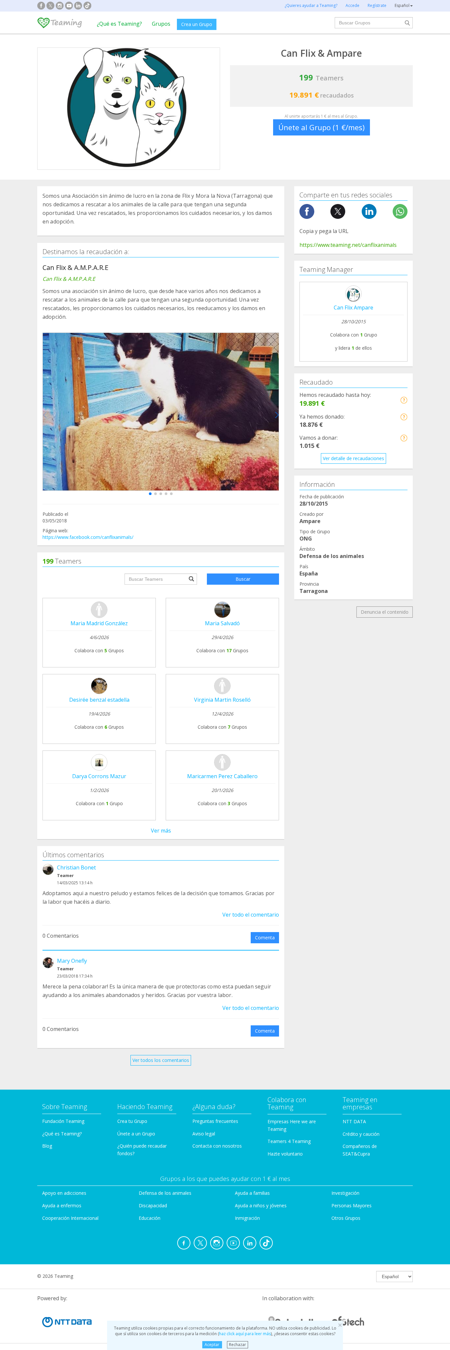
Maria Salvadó (222, 623)
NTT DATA (354, 1121)
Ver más (161, 830)
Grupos (161, 23)
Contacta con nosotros (217, 1146)
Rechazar (237, 1344)
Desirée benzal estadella (99, 699)
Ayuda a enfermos (61, 1205)
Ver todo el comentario (250, 914)
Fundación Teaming (63, 1121)
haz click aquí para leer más (245, 1333)
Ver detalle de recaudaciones (353, 458)
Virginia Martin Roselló (222, 699)
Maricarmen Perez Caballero (222, 776)
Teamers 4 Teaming (289, 1141)
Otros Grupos (345, 1218)
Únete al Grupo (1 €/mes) (321, 127)
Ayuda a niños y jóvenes (261, 1205)
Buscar (243, 579)
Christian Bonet (76, 867)
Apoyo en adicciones (64, 1193)
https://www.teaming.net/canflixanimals (348, 245)
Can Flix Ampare (353, 307)
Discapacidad (153, 1205)
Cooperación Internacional (70, 1218)
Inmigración (247, 1218)
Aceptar (212, 1344)
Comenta (265, 937)
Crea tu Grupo (132, 1121)
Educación (149, 1218)
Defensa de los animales (165, 1193)
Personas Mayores (351, 1205)
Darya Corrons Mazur (99, 776)
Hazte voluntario (285, 1154)
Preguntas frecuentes (215, 1121)
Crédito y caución (361, 1134)
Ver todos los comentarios (160, 1060)
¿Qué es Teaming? (119, 23)
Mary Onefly (72, 960)
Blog (47, 1146)
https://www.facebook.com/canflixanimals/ (87, 537)
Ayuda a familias (252, 1193)
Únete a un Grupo (136, 1133)
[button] (150, 493)
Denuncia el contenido (384, 612)
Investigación (345, 1193)
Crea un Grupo (196, 24)
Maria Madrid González (99, 623)
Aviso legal (203, 1133)
